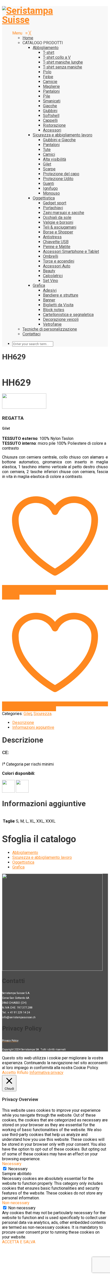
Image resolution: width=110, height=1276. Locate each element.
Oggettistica (23, 862)
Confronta (10, 597)
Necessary (18, 1168)
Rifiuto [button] (22, 1072)
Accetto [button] (9, 1072)
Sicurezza (42, 713)
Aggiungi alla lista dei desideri (29, 592)
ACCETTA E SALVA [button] (18, 1241)
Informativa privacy (46, 1072)
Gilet (28, 713)
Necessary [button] (11, 1163)
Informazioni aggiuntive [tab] (33, 727)
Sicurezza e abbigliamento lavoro (42, 857)
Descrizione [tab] (23, 722)
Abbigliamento (25, 852)
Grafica (18, 867)
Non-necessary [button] (15, 1202)
